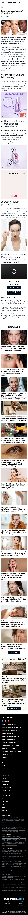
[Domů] (14, 2)
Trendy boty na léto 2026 (13, 830)
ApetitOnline (6, 795)
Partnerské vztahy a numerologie (8, 828)
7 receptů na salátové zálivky (7, 842)
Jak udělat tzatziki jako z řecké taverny (17, 840)
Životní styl (6, 769)
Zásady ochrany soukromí (10, 745)
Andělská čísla (5, 819)
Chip (3, 804)
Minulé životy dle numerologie (16, 827)
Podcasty (5, 784)
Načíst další (14, 652)
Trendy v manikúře (5, 827)
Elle (3, 798)
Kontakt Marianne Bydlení (10, 736)
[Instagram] (5, 721)
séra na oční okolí (22, 65)
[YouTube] (8, 721)
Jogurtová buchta (21, 839)
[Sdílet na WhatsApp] (18, 284)
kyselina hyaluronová (14, 294)
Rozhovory (5, 775)
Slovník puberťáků (12, 817)
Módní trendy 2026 (10, 820)
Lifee (3, 807)
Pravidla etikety (5, 817)
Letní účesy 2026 (8, 831)
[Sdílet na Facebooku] (10, 284)
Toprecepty (5, 810)
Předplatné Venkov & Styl (10, 730)
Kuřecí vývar (14, 839)
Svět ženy (5, 801)
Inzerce (4, 757)
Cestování (11, 819)
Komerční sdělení (5, 16)
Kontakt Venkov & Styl (9, 739)
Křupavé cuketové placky (7, 836)
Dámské (20, 903)
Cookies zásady (7, 754)
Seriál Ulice (18, 828)
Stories (4, 778)
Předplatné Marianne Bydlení (11, 727)
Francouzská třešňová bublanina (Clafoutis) (10, 838)
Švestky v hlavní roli (17, 836)
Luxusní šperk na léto (17, 831)
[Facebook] (2, 721)
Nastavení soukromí (8, 748)
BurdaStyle (20, 905)
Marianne (20, 901)
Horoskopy (5, 781)
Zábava (4, 772)
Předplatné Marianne (9, 724)
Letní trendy (17, 820)
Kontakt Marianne (8, 733)
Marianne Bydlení (13, 708)
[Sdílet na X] (12, 284)
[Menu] (3, 2)
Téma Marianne (6, 787)
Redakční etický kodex (9, 742)
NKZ (7, 905)
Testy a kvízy (19, 817)
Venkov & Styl (6, 790)
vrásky (18, 291)
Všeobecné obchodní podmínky (12, 751)
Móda (3, 763)
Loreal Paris (11, 291)
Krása (6, 7)
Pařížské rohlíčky (5, 840)
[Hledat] (24, 2)
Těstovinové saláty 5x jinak (11, 845)
